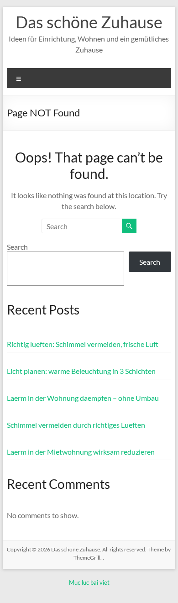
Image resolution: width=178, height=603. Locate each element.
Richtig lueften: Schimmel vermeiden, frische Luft (82, 344)
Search (17, 246)
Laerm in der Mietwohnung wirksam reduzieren (81, 451)
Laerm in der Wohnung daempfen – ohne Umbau (83, 397)
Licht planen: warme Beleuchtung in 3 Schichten (81, 371)
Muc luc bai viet (89, 582)
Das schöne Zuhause (89, 22)
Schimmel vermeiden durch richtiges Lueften (76, 424)
